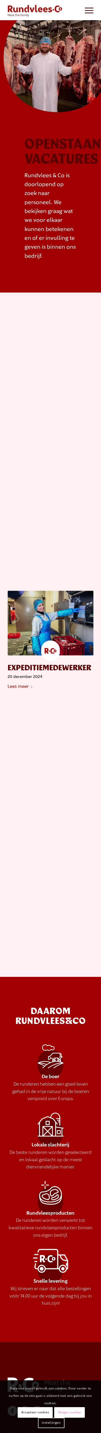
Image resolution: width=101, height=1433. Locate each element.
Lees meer (18, 686)
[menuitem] (86, 10)
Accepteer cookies (35, 1412)
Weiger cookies (69, 1412)
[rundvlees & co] (42, 10)
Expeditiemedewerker (49, 667)
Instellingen (51, 1422)
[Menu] (86, 10)
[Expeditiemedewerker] (50, 626)
